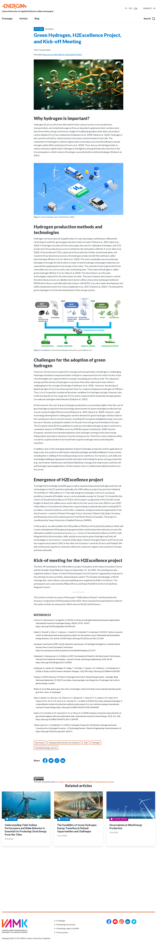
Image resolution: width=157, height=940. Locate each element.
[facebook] (108, 921)
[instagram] (121, 921)
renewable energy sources (46, 748)
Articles (24, 18)
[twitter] (133, 921)
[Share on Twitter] (50, 760)
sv (130, 8)
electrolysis (40, 742)
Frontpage (7, 18)
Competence (120, 819)
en (135, 8)
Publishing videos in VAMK (67, 928)
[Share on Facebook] (45, 760)
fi (126, 8)
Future (12, 819)
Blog (37, 18)
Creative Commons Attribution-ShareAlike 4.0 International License (85, 782)
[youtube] (115, 921)
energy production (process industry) (64, 742)
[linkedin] (127, 921)
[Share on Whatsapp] (56, 760)
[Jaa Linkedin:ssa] (62, 760)
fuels (86, 742)
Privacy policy (62, 932)
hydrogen (96, 742)
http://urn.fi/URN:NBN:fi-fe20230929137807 (62, 54)
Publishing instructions (65, 924)
